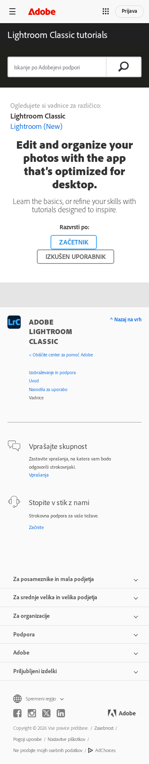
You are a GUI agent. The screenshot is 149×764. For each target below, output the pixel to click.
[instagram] (32, 713)
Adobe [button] (21, 652)
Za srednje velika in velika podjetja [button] (55, 597)
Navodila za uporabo (48, 389)
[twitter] (46, 713)
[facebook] (17, 713)
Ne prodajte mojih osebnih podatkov (47, 750)
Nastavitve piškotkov (66, 739)
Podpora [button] (24, 634)
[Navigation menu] (12, 11)
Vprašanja (39, 475)
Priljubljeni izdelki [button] (35, 671)
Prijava (129, 10)
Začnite (36, 527)
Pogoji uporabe (27, 739)
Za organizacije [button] (31, 615)
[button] (105, 11)
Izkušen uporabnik (76, 256)
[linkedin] (61, 713)
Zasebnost (103, 728)
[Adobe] (42, 11)
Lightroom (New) (36, 126)
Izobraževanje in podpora (52, 372)
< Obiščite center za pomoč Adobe (61, 355)
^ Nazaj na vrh (126, 319)
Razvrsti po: (74, 227)
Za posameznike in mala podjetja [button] (53, 579)
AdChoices (105, 750)
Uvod (34, 381)
